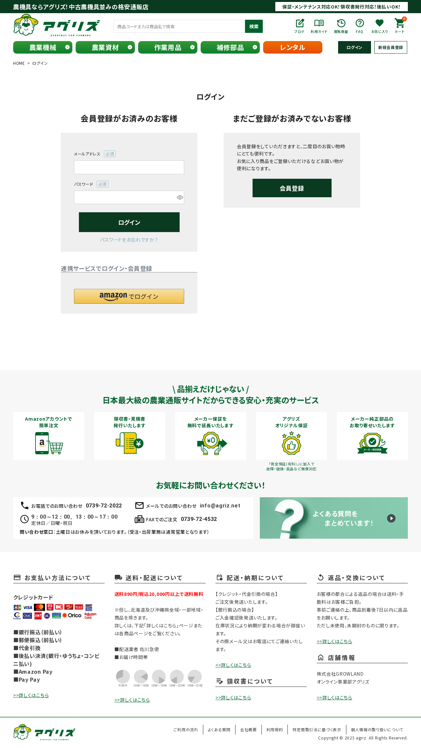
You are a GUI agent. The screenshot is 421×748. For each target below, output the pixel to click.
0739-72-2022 (104, 506)
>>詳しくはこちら (31, 695)
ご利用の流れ (185, 729)
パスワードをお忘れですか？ (129, 239)
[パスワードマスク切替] (179, 197)
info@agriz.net (220, 506)
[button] (129, 296)
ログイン (354, 47)
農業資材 (105, 47)
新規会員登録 (390, 47)
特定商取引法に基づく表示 (316, 729)
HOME (19, 63)
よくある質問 (219, 729)
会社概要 (248, 729)
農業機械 (43, 47)
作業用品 (168, 47)
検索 (254, 26)
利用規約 (274, 729)
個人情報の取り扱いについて (377, 729)
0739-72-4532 (199, 519)
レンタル (293, 47)
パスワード (88, 184)
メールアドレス (92, 154)
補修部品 (230, 47)
